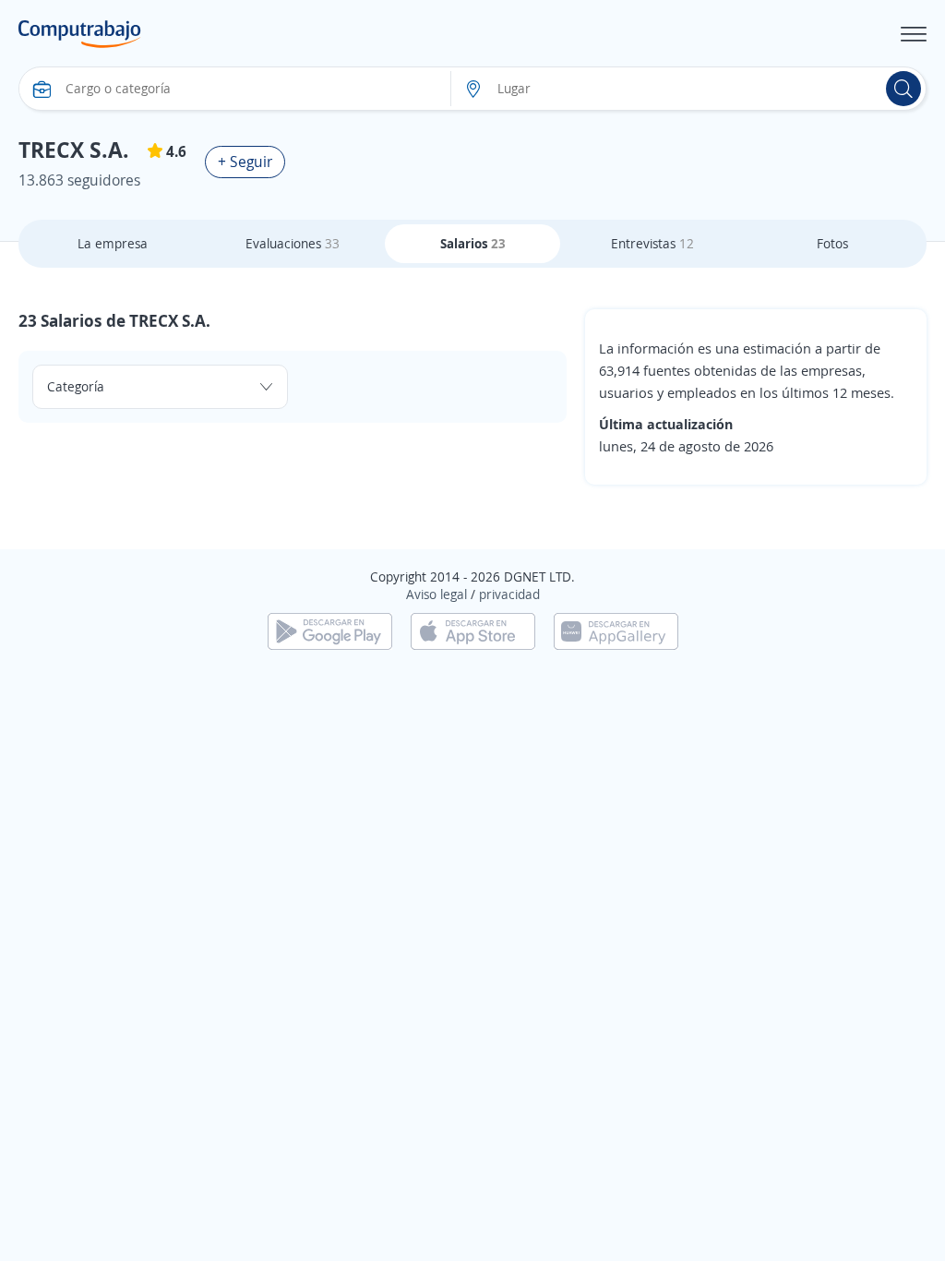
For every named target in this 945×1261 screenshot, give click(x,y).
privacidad (509, 594)
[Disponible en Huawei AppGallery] (616, 630)
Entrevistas (652, 243)
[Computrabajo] (79, 34)
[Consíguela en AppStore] (473, 630)
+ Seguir (245, 161)
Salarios (473, 243)
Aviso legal (436, 594)
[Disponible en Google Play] (330, 630)
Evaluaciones (292, 243)
